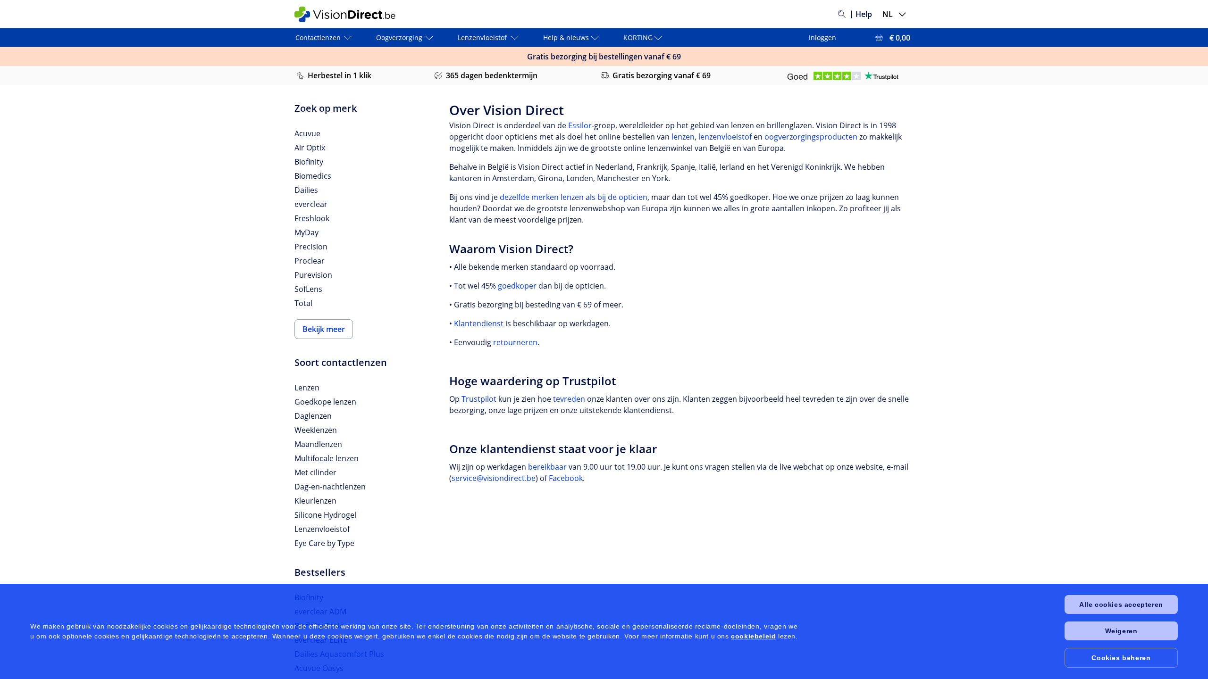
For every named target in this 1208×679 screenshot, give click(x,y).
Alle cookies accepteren (1121, 604)
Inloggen (822, 37)
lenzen (683, 137)
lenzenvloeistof (725, 137)
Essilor (580, 125)
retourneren (515, 342)
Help (864, 14)
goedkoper (517, 286)
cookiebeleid (753, 636)
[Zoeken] (841, 14)
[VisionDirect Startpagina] (350, 14)
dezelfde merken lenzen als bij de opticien (573, 197)
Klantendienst (478, 323)
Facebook (566, 478)
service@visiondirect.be (494, 478)
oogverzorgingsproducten (810, 137)
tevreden (569, 399)
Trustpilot (478, 399)
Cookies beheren (1120, 658)
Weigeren (1121, 631)
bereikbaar (547, 467)
